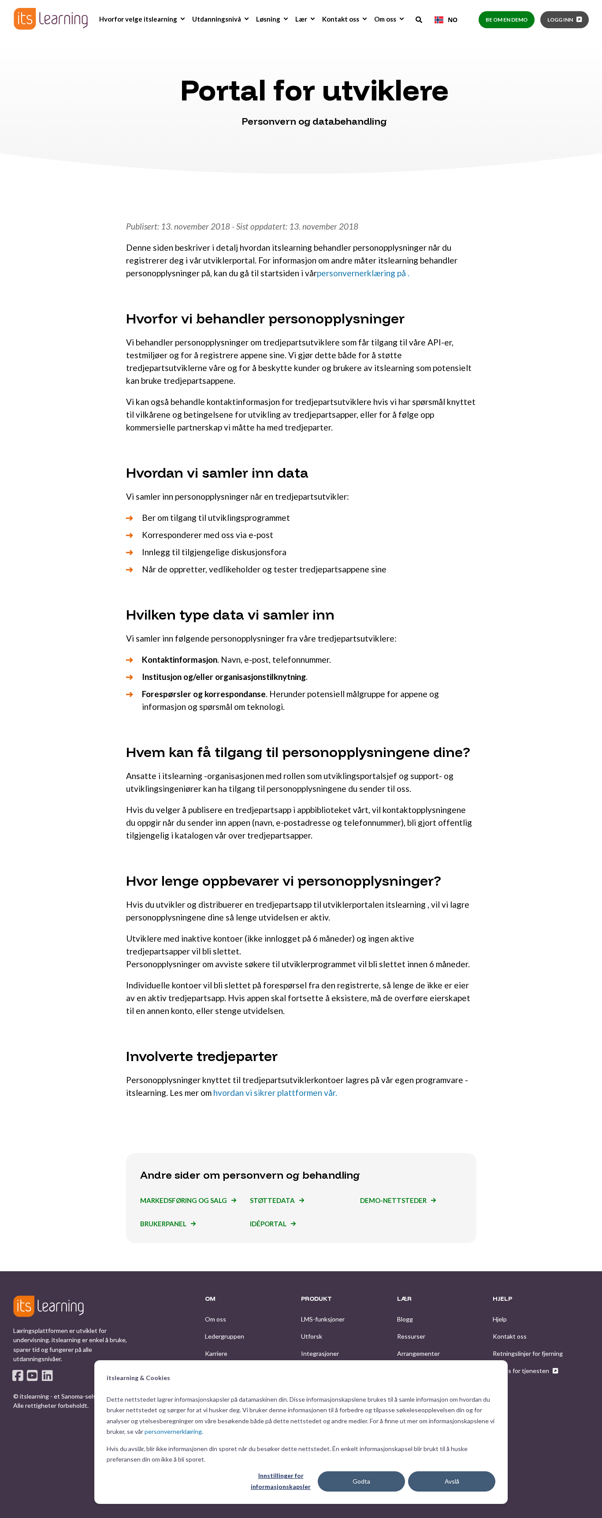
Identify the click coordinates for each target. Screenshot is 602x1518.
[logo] (48, 1306)
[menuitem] (182, 19)
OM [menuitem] (210, 1299)
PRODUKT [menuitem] (316, 1299)
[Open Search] (420, 19)
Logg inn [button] (560, 19)
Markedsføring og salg (183, 1200)
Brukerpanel (163, 1224)
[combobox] (446, 20)
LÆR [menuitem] (404, 1299)
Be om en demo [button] (507, 19)
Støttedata (272, 1200)
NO (452, 19)
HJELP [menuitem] (502, 1299)
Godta (361, 1481)
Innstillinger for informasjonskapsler (281, 1481)
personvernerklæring (173, 1431)
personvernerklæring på (361, 273)
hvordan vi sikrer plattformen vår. (275, 1092)
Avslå (452, 1481)
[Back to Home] (50, 18)
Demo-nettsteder (393, 1200)
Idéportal (268, 1224)
